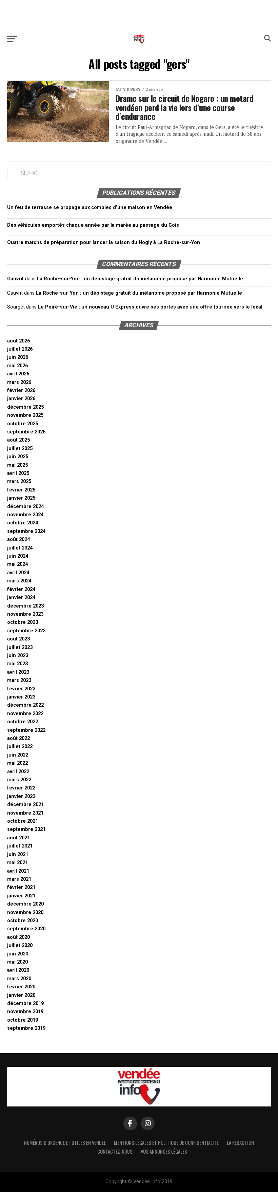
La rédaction (240, 1142)
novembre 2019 (25, 1011)
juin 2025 (17, 457)
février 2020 (21, 987)
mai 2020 (17, 962)
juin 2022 (17, 755)
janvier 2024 (21, 597)
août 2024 (18, 539)
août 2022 (18, 738)
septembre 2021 (26, 829)
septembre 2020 (26, 929)
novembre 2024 (25, 515)
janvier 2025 (21, 498)
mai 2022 (17, 763)
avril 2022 (18, 772)
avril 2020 (18, 970)
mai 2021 (17, 862)
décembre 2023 (25, 606)
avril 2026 (18, 374)
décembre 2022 (25, 705)
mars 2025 (19, 481)
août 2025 (18, 440)
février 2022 (21, 788)
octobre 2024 (22, 523)
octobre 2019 (22, 1020)
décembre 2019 (25, 1003)
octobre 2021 (22, 821)
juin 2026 (17, 357)
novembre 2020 (25, 912)
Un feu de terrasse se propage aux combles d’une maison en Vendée (89, 207)
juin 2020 (17, 954)
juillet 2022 (20, 746)
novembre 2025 (25, 415)
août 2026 (18, 341)
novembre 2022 (25, 713)
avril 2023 (18, 672)
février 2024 (21, 589)
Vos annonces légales (164, 1151)
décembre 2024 (25, 506)
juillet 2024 (20, 548)
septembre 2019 (26, 1028)
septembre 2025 (26, 432)
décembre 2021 (25, 804)
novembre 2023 (25, 614)
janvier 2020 (21, 995)
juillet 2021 (20, 846)
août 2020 (18, 937)
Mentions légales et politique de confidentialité (166, 1142)
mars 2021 (19, 879)
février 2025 (21, 490)
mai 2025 (17, 465)
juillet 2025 (20, 448)
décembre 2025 (25, 407)
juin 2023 (17, 655)
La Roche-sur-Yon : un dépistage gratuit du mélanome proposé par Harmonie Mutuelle (140, 279)
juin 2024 (17, 556)
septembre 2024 (26, 531)
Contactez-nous (115, 1151)
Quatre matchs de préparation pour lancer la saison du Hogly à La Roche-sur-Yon (103, 242)
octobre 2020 (22, 921)
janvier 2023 (21, 697)
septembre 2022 (26, 730)
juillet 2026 (20, 349)
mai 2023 (17, 664)
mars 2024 (19, 581)
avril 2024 (18, 573)
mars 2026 (19, 382)
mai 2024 (17, 564)
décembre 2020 (25, 904)
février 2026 (21, 390)
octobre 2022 (22, 722)
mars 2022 (19, 780)
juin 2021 (17, 854)
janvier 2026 (21, 399)
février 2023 (21, 689)
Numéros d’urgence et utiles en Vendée (65, 1142)
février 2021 (21, 887)
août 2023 (18, 639)
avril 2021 (18, 871)
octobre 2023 (22, 622)
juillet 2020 (20, 945)
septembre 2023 (26, 631)
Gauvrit (15, 279)
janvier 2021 (21, 896)
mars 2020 (19, 979)
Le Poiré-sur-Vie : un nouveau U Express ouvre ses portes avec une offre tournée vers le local (150, 307)
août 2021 (18, 838)
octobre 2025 (22, 424)
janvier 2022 (21, 796)
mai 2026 (17, 366)
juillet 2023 (20, 647)
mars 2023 (19, 680)
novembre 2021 (25, 813)
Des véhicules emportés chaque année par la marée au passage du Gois (93, 225)
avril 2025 (18, 473)
